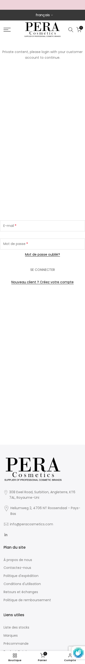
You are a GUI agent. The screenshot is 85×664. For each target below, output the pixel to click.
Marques (11, 635)
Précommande (16, 643)
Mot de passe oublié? (42, 254)
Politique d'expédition (21, 575)
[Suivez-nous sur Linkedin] (6, 535)
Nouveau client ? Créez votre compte (42, 282)
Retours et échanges (21, 592)
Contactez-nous (17, 567)
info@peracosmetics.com (31, 524)
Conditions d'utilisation (22, 583)
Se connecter (42, 269)
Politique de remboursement (27, 600)
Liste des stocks (16, 627)
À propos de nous (18, 559)
